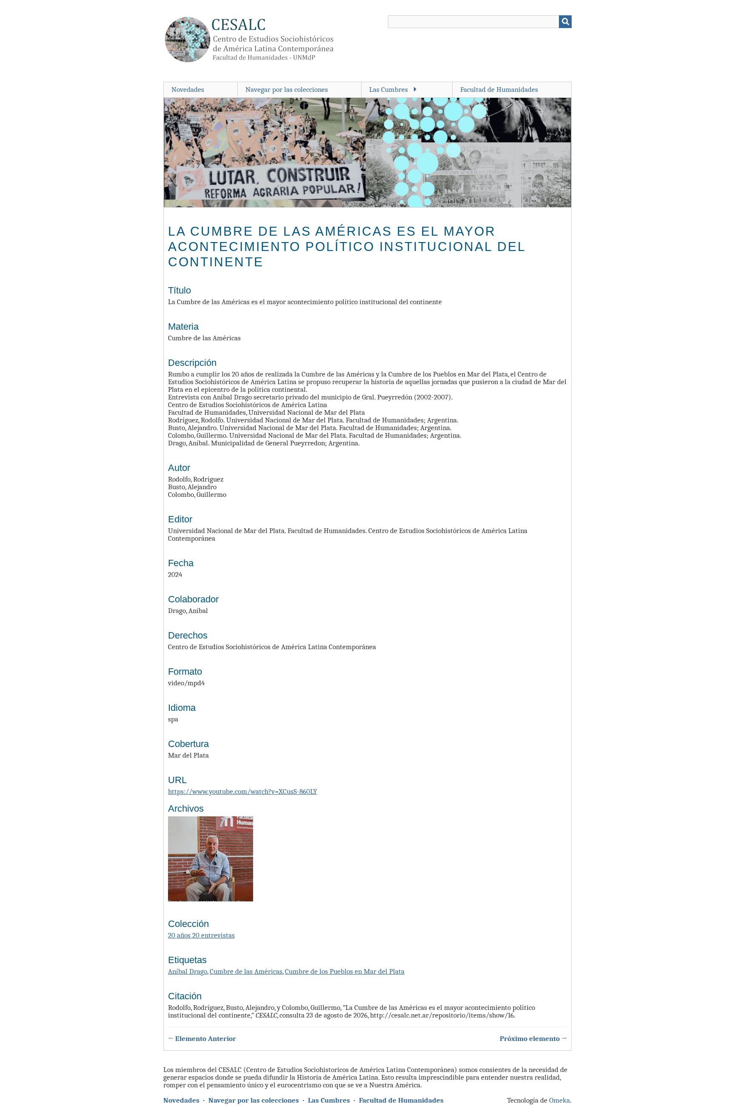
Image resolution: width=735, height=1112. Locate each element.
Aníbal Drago (187, 971)
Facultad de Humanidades (499, 90)
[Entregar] (565, 21)
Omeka (559, 1100)
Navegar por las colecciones (286, 90)
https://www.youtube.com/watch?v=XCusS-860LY (242, 791)
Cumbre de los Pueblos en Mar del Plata (345, 971)
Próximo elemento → (533, 1039)
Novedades (187, 90)
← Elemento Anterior (202, 1039)
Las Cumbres (388, 90)
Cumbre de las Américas (246, 971)
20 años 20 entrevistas (201, 935)
